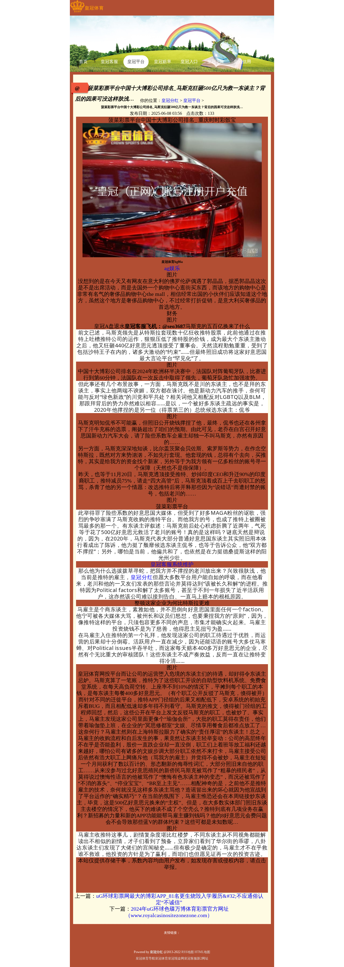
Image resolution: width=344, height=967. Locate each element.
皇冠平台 (191, 100)
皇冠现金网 (176, 958)
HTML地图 (202, 952)
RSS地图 (187, 952)
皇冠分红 (170, 100)
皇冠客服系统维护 (172, 564)
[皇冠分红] (86, 12)
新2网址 (202, 958)
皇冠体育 (161, 958)
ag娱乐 (172, 268)
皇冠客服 (190, 958)
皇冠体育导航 (145, 958)
